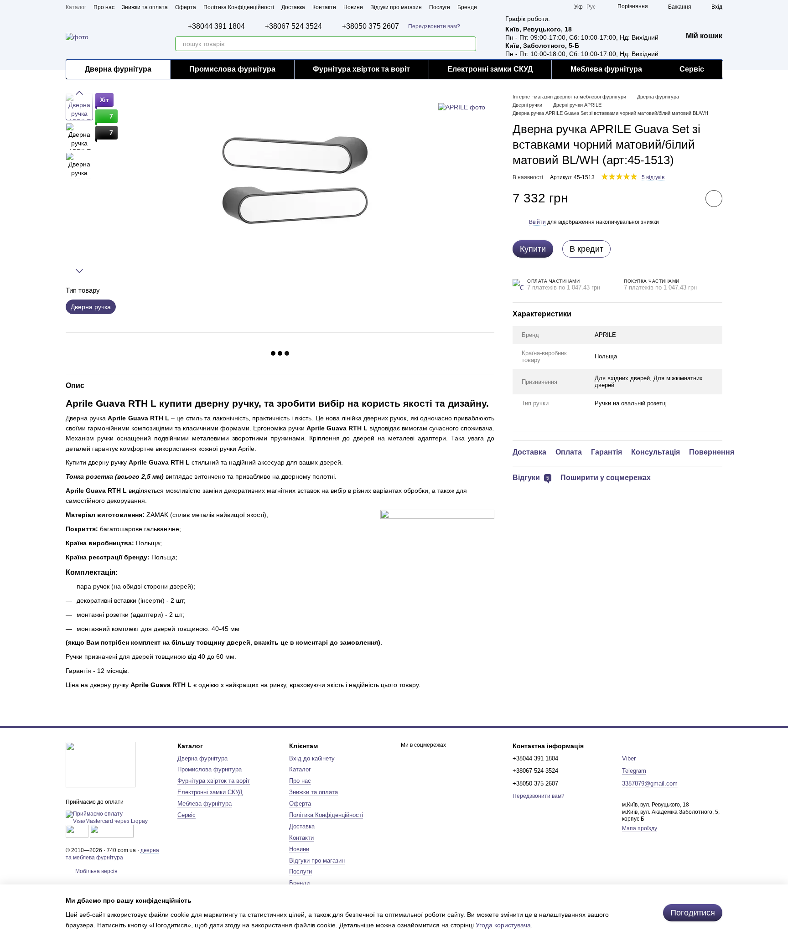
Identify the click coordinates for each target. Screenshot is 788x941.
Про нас (103, 7)
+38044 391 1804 (216, 26)
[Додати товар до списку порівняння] (688, 198)
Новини (353, 7)
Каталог (76, 7)
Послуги (439, 7)
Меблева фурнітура (606, 69)
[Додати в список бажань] (713, 198)
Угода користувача (503, 925)
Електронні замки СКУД (490, 69)
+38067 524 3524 (293, 26)
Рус (591, 7)
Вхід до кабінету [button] (312, 758)
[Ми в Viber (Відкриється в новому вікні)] (561, 6)
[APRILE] (461, 106)
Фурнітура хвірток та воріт (361, 69)
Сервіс (691, 69)
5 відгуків (653, 177)
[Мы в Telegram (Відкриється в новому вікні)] (550, 6)
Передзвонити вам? (434, 26)
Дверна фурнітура (118, 69)
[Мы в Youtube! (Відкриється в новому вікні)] (528, 6)
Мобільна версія (96, 871)
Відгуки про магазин (396, 7)
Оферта (185, 7)
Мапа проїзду (639, 828)
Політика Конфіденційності (238, 7)
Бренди (467, 7)
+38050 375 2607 (370, 26)
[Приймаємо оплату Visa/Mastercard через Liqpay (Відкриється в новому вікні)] (115, 817)
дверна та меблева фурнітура (112, 854)
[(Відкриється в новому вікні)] (77, 830)
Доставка (293, 7)
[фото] (100, 764)
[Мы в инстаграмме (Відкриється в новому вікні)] (539, 6)
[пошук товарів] (468, 43)
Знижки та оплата (145, 7)
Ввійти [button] (537, 222)
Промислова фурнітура (232, 69)
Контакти (324, 7)
